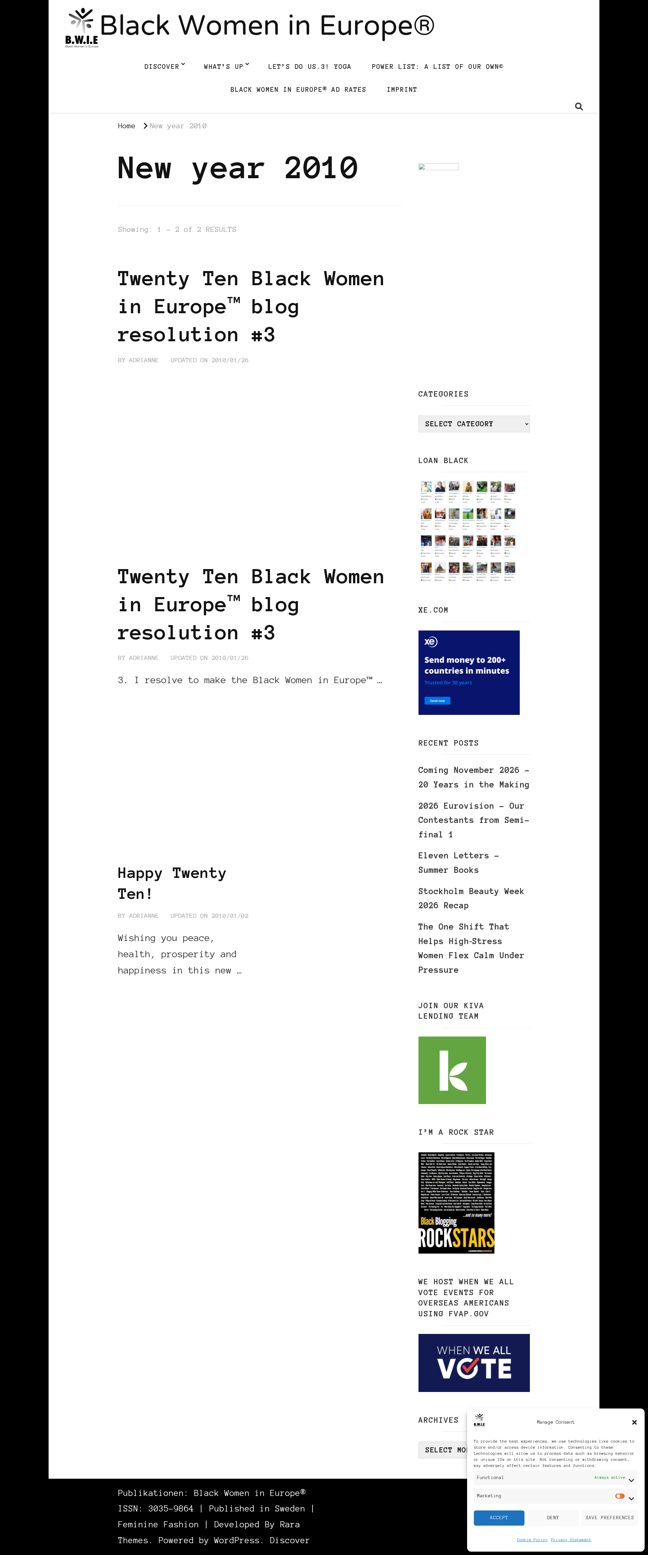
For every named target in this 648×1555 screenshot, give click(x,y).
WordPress (237, 1540)
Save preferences (610, 1517)
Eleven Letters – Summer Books (459, 863)
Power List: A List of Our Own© (438, 66)
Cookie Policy (532, 1540)
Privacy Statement (571, 1540)
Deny (553, 1517)
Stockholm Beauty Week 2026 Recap (471, 898)
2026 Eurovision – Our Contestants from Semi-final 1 (474, 820)
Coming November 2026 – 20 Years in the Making (474, 777)
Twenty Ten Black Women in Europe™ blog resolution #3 (251, 306)
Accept (499, 1517)
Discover (162, 66)
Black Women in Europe (160, 253)
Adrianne (144, 360)
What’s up (224, 66)
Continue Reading (150, 700)
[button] (634, 1422)
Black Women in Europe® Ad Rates (299, 89)
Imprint (402, 89)
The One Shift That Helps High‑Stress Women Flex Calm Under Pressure (471, 948)
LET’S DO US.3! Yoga (310, 66)
